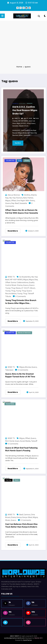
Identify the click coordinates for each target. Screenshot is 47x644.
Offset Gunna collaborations (16, 282)
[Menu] (2, 16)
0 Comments (20, 296)
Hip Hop (8, 480)
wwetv (26, 126)
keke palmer (28, 198)
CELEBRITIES (15, 103)
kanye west (27, 517)
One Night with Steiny (26, 200)
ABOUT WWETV (14, 636)
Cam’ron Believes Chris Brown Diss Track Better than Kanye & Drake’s (21, 525)
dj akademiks (25, 277)
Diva (19, 160)
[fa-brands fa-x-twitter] (20, 8)
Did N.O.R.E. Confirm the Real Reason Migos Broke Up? (24, 110)
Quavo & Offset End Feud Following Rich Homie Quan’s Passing (21, 449)
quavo (33, 123)
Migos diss (33, 279)
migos (18, 123)
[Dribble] (35, 622)
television (9, 370)
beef (21, 514)
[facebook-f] (17, 8)
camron (27, 514)
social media (25, 441)
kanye (19, 517)
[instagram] (23, 8)
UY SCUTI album (28, 288)
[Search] (39, 16)
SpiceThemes (27, 640)
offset (29, 123)
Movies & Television (24, 332)
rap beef (15, 203)
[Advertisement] (23, 45)
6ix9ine (27, 195)
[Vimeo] (12, 622)
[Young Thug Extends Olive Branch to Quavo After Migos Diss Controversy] (7, 240)
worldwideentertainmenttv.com (14, 638)
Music (17, 480)
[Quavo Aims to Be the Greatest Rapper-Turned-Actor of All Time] (6, 331)
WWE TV (17, 118)
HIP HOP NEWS (23, 121)
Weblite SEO (38, 638)
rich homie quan (12, 441)
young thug (10, 291)
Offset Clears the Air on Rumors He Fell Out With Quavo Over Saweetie (21, 211)
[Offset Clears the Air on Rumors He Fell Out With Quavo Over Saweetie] (23, 174)
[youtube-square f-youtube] (29, 8)
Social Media (22, 103)
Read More (18, 143)
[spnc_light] (45, 16)
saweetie (15, 126)
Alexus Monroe (14, 195)
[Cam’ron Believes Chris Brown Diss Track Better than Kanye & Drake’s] (6, 478)
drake (13, 517)
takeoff (21, 126)
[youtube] (26, 8)
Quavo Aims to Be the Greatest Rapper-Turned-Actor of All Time (20, 375)
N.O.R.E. (23, 123)
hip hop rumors (15, 198)
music (7, 520)
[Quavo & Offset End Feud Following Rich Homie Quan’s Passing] (7, 402)
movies (28, 367)
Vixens (27, 160)
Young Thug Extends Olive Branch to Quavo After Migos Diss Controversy (20, 302)
